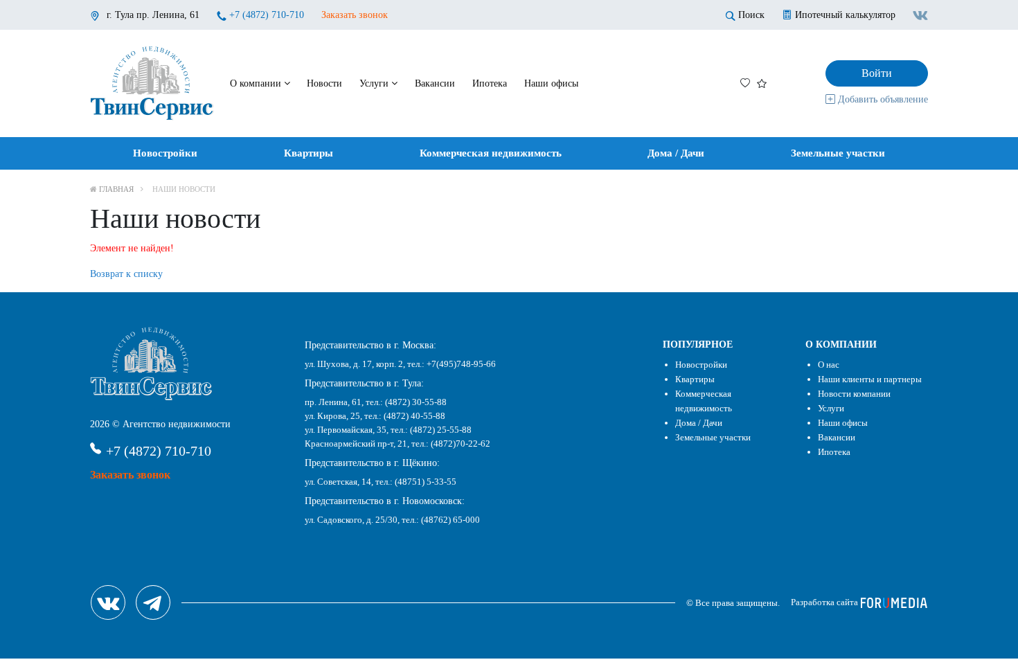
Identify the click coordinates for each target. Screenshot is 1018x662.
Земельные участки (838, 153)
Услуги (375, 83)
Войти (876, 73)
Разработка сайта (825, 602)
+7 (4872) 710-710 (266, 15)
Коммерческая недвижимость (491, 153)
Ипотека (489, 83)
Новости (324, 83)
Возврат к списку (126, 274)
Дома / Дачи (676, 153)
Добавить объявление (881, 99)
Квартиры (308, 153)
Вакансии (435, 83)
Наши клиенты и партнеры (870, 379)
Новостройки (165, 153)
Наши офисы (551, 83)
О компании (257, 83)
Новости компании (854, 393)
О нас (828, 364)
